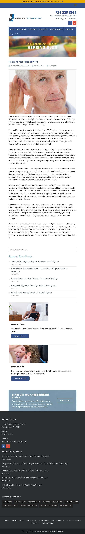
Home (12, 29)
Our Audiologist (17, 520)
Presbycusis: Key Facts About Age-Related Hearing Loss (34, 285)
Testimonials (69, 29)
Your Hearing (33, 29)
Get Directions (48, 523)
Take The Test (19, 336)
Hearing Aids (43, 29)
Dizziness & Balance (56, 29)
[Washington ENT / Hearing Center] (25, 18)
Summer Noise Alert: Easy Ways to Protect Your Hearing (34, 278)
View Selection (20, 378)
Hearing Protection (74, 520)
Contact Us (18, 34)
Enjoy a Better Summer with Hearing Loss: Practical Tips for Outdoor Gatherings (35, 463)
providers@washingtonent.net (14, 441)
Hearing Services (57, 520)
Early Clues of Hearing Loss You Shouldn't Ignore (31, 292)
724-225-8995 (7, 434)
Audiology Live (58, 531)
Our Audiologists (21, 29)
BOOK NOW (58, 1)
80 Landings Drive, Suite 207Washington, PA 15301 (63, 17)
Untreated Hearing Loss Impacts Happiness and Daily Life (35, 261)
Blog (11, 34)
